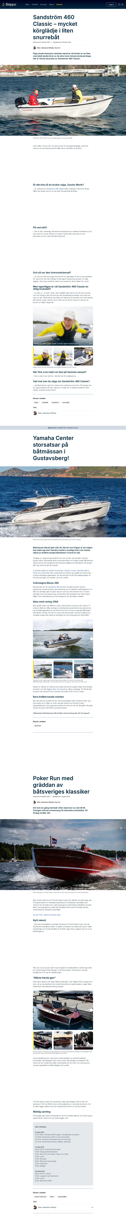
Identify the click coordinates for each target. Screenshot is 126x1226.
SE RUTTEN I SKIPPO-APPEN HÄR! (46, 915)
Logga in (111, 4)
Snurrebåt (66, 402)
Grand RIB (45, 573)
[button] (91, 326)
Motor (36, 402)
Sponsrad (38, 725)
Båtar (27, 4)
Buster (60, 571)
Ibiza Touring (57, 689)
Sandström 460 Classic (55, 189)
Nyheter (59, 4)
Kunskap (43, 4)
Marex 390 (55, 587)
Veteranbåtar (62, 1197)
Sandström (55, 402)
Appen (51, 4)
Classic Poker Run (40, 1197)
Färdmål (35, 4)
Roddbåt (45, 402)
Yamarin (67, 571)
